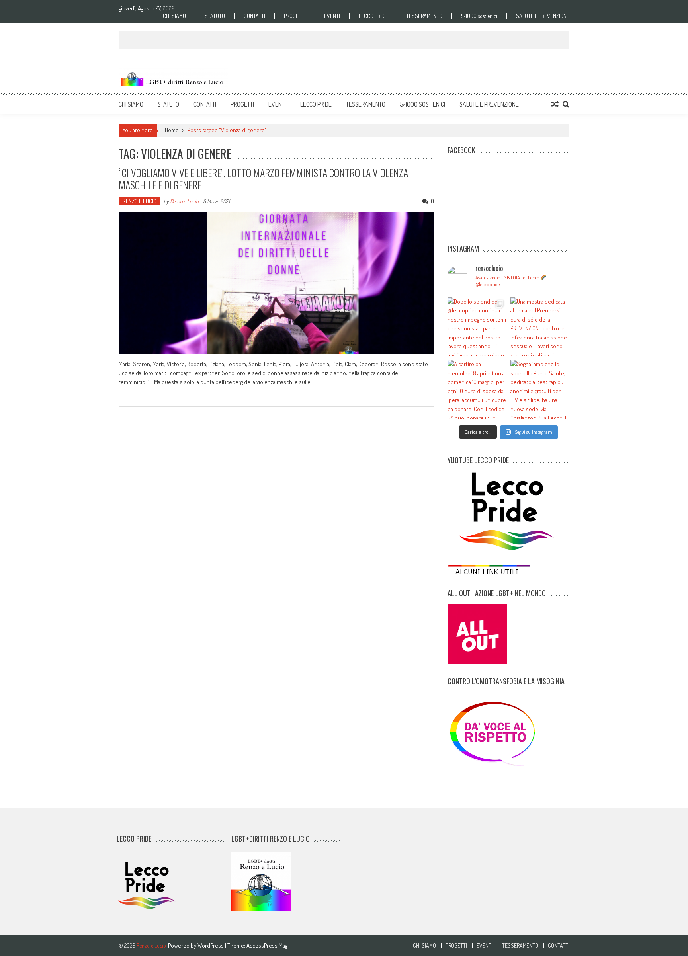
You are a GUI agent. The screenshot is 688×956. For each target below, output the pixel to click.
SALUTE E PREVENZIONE (542, 16)
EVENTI (332, 16)
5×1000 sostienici (479, 16)
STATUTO (215, 16)
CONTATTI (254, 16)
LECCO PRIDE (373, 16)
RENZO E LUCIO (139, 201)
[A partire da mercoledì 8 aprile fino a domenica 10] (477, 389)
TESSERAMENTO (424, 16)
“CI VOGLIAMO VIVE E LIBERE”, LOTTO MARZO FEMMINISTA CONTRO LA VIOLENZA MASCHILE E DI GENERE (263, 179)
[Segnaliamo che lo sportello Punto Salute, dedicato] (539, 389)
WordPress (211, 945)
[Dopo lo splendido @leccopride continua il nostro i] (477, 326)
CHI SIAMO (174, 16)
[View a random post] (555, 104)
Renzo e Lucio (184, 201)
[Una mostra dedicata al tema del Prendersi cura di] (539, 326)
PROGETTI (294, 16)
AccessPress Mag (266, 945)
